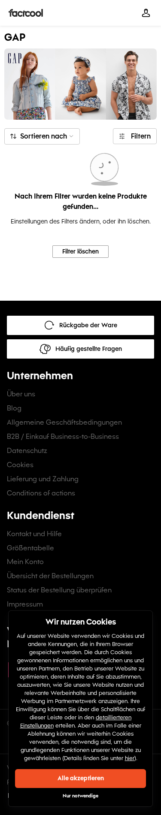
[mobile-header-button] (146, 13)
